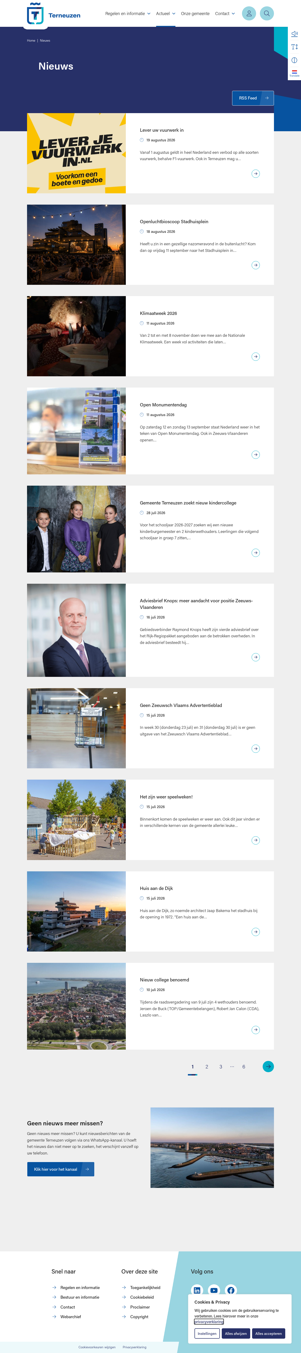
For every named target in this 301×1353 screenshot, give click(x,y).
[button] (294, 33)
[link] (268, 1066)
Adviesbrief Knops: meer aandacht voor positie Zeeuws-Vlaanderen (196, 604)
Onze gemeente (195, 13)
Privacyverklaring (135, 1347)
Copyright (139, 1316)
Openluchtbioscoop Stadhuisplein (174, 221)
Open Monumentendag (163, 405)
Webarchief (70, 1316)
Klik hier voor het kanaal (55, 1169)
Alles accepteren (268, 1333)
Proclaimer (140, 1307)
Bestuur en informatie (79, 1297)
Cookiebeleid (142, 1297)
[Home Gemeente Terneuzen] (53, 13)
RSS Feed (248, 98)
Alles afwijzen (236, 1333)
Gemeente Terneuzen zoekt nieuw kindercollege (188, 503)
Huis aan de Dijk (156, 888)
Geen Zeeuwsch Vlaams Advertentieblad (181, 705)
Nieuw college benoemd (164, 980)
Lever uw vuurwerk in (162, 130)
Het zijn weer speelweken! (166, 797)
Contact (67, 1307)
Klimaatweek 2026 (158, 313)
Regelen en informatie (80, 1287)
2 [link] (207, 1066)
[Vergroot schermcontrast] (294, 60)
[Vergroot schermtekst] (294, 46)
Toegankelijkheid (145, 1287)
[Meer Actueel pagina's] (173, 13)
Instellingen (207, 1333)
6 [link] (243, 1066)
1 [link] (193, 1066)
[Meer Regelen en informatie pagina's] (148, 13)
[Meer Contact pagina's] (233, 13)
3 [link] (220, 1066)
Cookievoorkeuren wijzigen (97, 1347)
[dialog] (240, 1319)
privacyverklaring (208, 1321)
